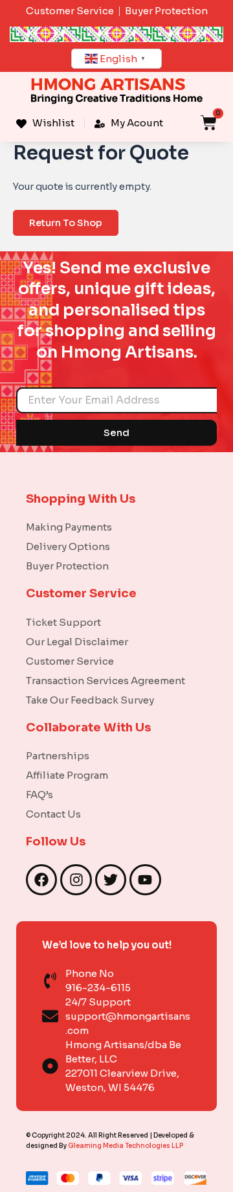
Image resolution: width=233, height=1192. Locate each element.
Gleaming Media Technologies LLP (125, 1145)
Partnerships (57, 756)
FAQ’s (39, 794)
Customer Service (70, 661)
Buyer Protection (67, 566)
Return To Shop (65, 223)
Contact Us (53, 814)
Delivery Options (68, 546)
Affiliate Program (67, 775)
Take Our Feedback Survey (90, 700)
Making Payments (69, 527)
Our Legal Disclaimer (77, 642)
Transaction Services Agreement (105, 680)
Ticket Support (63, 622)
